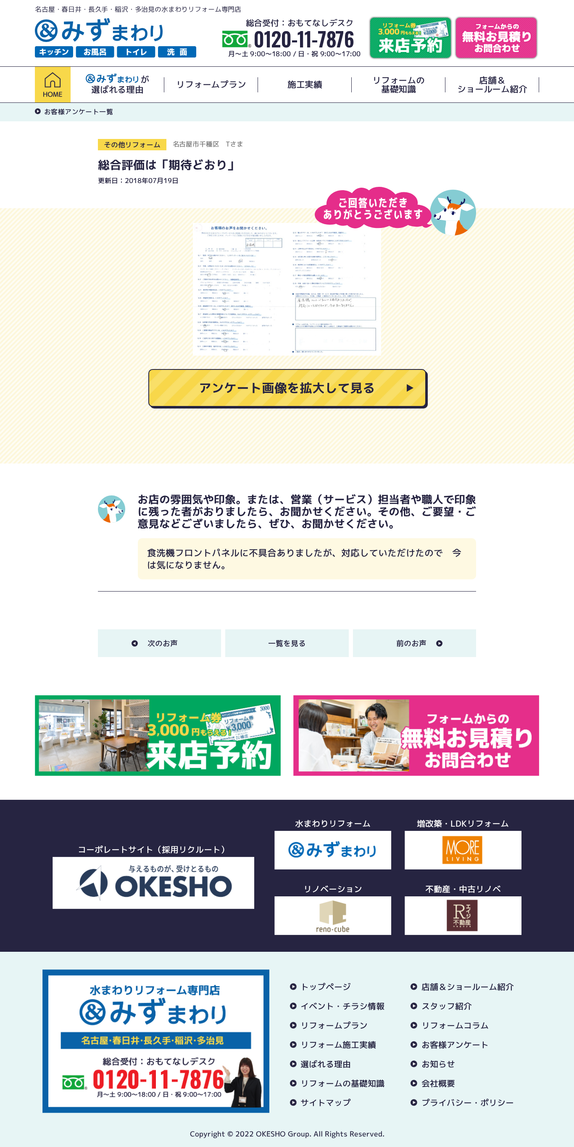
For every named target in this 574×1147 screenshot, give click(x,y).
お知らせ (438, 1064)
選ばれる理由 (325, 1064)
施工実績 (304, 84)
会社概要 (438, 1083)
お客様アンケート (455, 1044)
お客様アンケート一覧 (78, 111)
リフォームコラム (455, 1025)
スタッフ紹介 (446, 1006)
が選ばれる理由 (120, 84)
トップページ (325, 986)
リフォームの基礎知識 (398, 85)
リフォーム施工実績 (338, 1044)
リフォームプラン (211, 84)
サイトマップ (325, 1102)
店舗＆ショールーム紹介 (492, 85)
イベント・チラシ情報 (342, 1006)
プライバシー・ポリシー (467, 1102)
